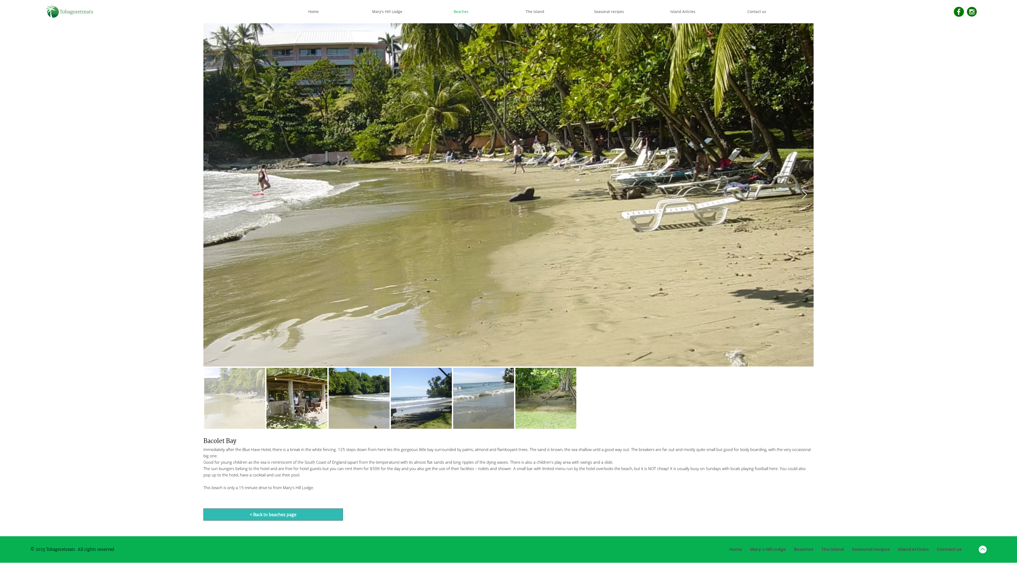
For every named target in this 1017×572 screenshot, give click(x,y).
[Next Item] (804, 195)
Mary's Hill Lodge (298, 487)
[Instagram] (972, 12)
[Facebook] (959, 12)
